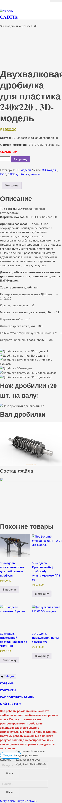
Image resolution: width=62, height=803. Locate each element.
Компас (36, 174)
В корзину (20, 159)
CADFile (9, 16)
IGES (3, 174)
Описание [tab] (12, 185)
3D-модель (49, 170)
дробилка (22, 174)
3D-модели (23, 170)
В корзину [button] (10, 589)
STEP (11, 174)
